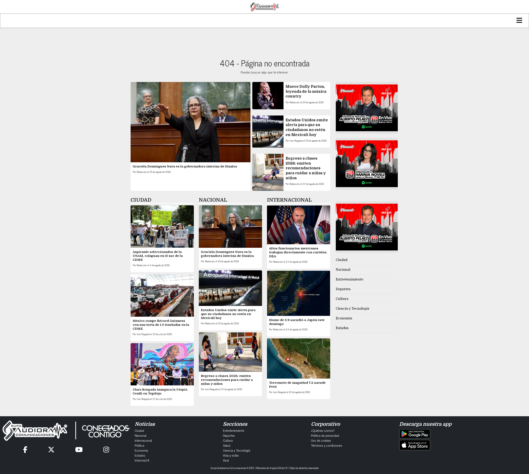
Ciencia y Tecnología (352, 308)
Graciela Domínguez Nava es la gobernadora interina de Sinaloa (185, 166)
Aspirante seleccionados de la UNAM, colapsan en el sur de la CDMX (158, 256)
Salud (226, 445)
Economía (344, 318)
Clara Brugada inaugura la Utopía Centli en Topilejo (160, 391)
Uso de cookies (321, 440)
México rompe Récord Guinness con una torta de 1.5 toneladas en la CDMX (161, 325)
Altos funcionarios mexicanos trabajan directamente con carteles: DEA (298, 252)
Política (139, 445)
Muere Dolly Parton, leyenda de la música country (306, 91)
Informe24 (142, 460)
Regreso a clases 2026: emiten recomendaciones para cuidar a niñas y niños (306, 168)
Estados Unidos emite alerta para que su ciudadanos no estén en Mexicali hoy (228, 314)
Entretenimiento (349, 279)
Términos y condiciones (326, 445)
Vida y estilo (231, 455)
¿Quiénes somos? (323, 430)
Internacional (143, 440)
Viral (226, 460)
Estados (342, 328)
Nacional (343, 270)
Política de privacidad (325, 435)
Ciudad (341, 260)
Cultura (342, 299)
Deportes (343, 289)
